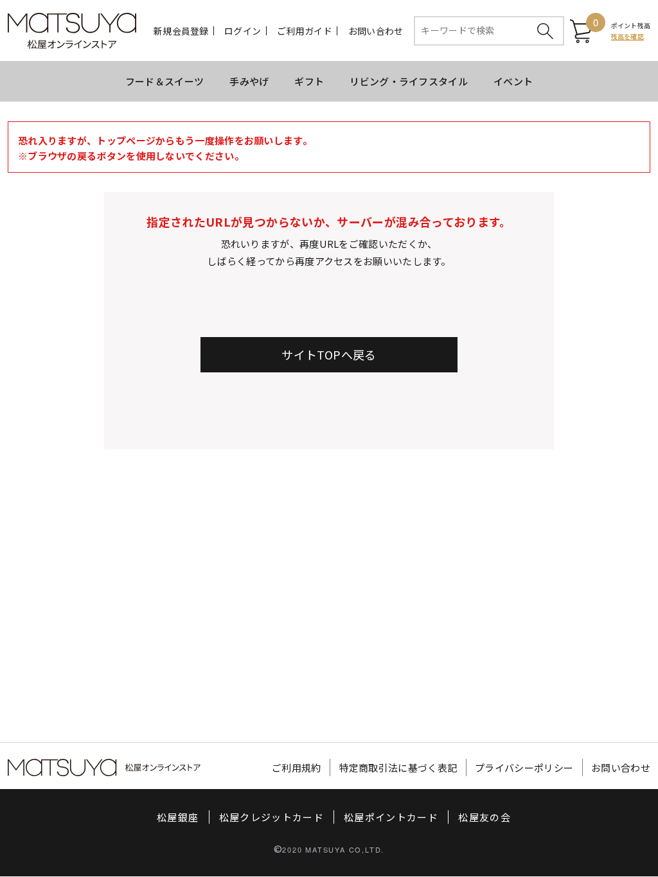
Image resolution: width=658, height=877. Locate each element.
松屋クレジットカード (272, 817)
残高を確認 (627, 36)
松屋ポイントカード (391, 817)
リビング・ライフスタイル (409, 81)
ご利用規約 (296, 767)
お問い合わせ (376, 30)
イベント (513, 81)
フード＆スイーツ (164, 81)
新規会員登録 (181, 30)
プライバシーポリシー (524, 767)
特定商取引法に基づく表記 (398, 767)
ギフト (309, 81)
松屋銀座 (178, 817)
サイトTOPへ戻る (328, 354)
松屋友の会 (484, 817)
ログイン (242, 30)
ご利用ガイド (304, 30)
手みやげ (249, 81)
